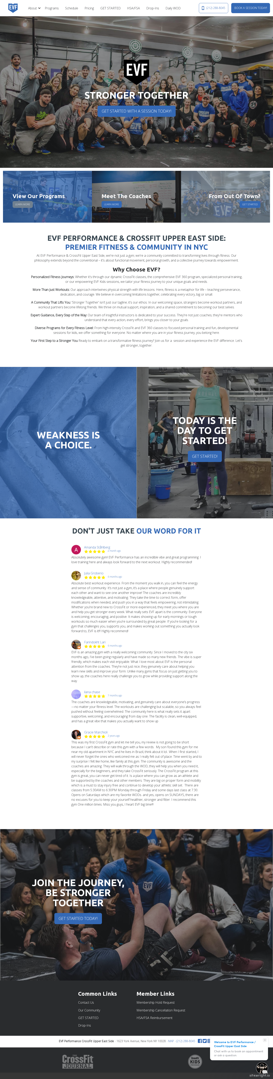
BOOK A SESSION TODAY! (250, 8)
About (32, 8)
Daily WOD (173, 8)
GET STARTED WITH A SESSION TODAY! (136, 111)
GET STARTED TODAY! (78, 918)
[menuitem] (33, 8)
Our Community (89, 1010)
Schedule (71, 8)
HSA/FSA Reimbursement (154, 1018)
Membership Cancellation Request (160, 1010)
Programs (52, 8)
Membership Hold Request (155, 1002)
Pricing (89, 8)
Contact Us (86, 1002)
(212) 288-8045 (215, 8)
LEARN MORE (22, 204)
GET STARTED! (205, 456)
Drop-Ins (152, 8)
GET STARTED (110, 8)
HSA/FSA (133, 8)
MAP (171, 1041)
